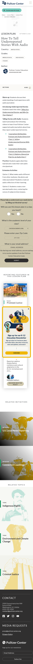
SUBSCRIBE (16, 353)
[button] (16, 336)
